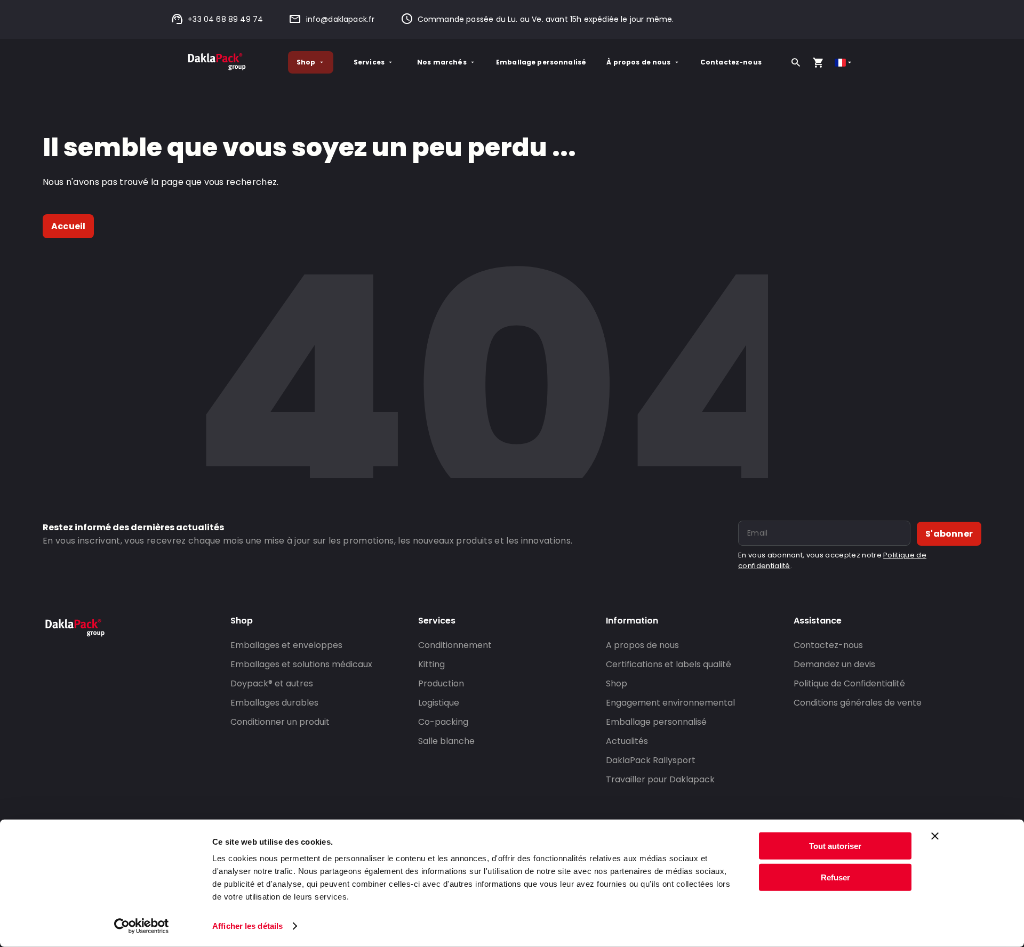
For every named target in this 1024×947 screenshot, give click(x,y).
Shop (306, 62)
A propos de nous (642, 645)
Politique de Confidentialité (849, 683)
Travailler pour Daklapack (660, 779)
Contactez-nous (731, 62)
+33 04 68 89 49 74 (225, 19)
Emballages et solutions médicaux (301, 664)
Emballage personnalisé (541, 62)
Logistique (438, 703)
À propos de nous (638, 62)
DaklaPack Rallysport (650, 760)
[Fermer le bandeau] (935, 836)
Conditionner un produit (280, 722)
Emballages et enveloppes (286, 645)
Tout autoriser (835, 846)
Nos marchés (442, 62)
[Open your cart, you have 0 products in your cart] (818, 62)
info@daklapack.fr (340, 19)
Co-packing (443, 722)
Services (369, 62)
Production (441, 683)
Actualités (627, 741)
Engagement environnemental (670, 703)
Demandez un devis (834, 664)
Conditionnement (455, 645)
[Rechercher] (796, 62)
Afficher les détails (247, 925)
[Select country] (844, 63)
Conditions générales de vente (858, 703)
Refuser (835, 876)
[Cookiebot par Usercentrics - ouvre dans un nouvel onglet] (141, 926)
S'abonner (949, 534)
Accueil (68, 226)
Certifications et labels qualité (668, 664)
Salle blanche (446, 741)
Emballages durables (274, 703)
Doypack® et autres (271, 683)
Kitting (431, 664)
